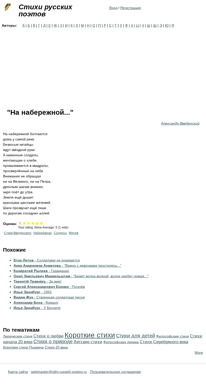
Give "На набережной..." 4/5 (37, 223)
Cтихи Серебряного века (164, 341)
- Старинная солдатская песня (49, 297)
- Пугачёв (49, 287)
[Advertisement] (103, 66)
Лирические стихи (17, 336)
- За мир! (38, 281)
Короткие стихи (90, 335)
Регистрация (130, 8)
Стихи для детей (135, 335)
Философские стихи (172, 336)
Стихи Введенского (17, 233)
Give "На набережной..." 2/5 (29, 223)
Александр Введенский (180, 123)
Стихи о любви (48, 336)
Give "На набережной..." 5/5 (41, 223)
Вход (113, 8)
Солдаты (60, 233)
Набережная (42, 233)
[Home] (8, 8)
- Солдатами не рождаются (47, 260)
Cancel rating (20, 223)
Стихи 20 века (56, 347)
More (199, 353)
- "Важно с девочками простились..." (67, 265)
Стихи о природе (53, 341)
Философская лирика (121, 342)
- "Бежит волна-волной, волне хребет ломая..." (81, 276)
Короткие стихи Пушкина (23, 347)
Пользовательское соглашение (115, 372)
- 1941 (33, 292)
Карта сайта (18, 372)
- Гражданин (41, 271)
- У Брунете (37, 308)
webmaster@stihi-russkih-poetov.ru (59, 372)
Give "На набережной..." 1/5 (24, 223)
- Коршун (36, 302)
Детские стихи (88, 341)
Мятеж (73, 233)
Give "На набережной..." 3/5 (33, 223)
